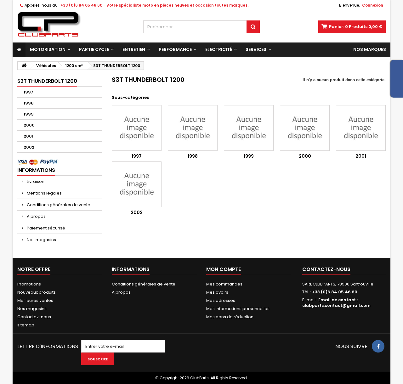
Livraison (35, 181)
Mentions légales (44, 193)
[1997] (137, 128)
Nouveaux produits (36, 292)
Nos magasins (41, 240)
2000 (29, 125)
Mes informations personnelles (238, 309)
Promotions (29, 284)
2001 (28, 136)
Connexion (372, 5)
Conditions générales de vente (58, 205)
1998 (29, 103)
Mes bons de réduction (229, 317)
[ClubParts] (75, 24)
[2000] (305, 128)
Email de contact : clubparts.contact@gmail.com (336, 302)
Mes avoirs (217, 292)
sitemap (25, 325)
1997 (28, 92)
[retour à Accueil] (24, 66)
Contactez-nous (34, 317)
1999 (29, 114)
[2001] (361, 128)
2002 (29, 147)
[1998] (193, 128)
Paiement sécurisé (45, 228)
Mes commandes (224, 284)
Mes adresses (220, 300)
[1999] (249, 128)
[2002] (137, 184)
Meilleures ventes (35, 300)
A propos (36, 216)
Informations (36, 170)
